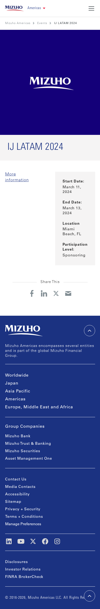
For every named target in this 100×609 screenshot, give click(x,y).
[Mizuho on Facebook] (45, 541)
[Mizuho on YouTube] (21, 541)
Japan (11, 384)
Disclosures (16, 562)
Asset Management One (28, 459)
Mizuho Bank (17, 436)
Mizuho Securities (22, 451)
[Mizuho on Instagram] (57, 541)
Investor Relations (23, 569)
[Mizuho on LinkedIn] (9, 541)
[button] (36, 8)
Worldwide (17, 376)
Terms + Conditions (24, 517)
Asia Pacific (17, 391)
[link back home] (24, 330)
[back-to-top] (89, 596)
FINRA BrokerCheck (24, 577)
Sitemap (13, 502)
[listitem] (42, 23)
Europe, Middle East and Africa (39, 407)
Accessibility (17, 494)
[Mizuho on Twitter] (33, 541)
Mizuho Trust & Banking (28, 444)
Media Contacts (20, 487)
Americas (15, 399)
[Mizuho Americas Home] (14, 8)
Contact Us (16, 479)
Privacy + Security (22, 509)
